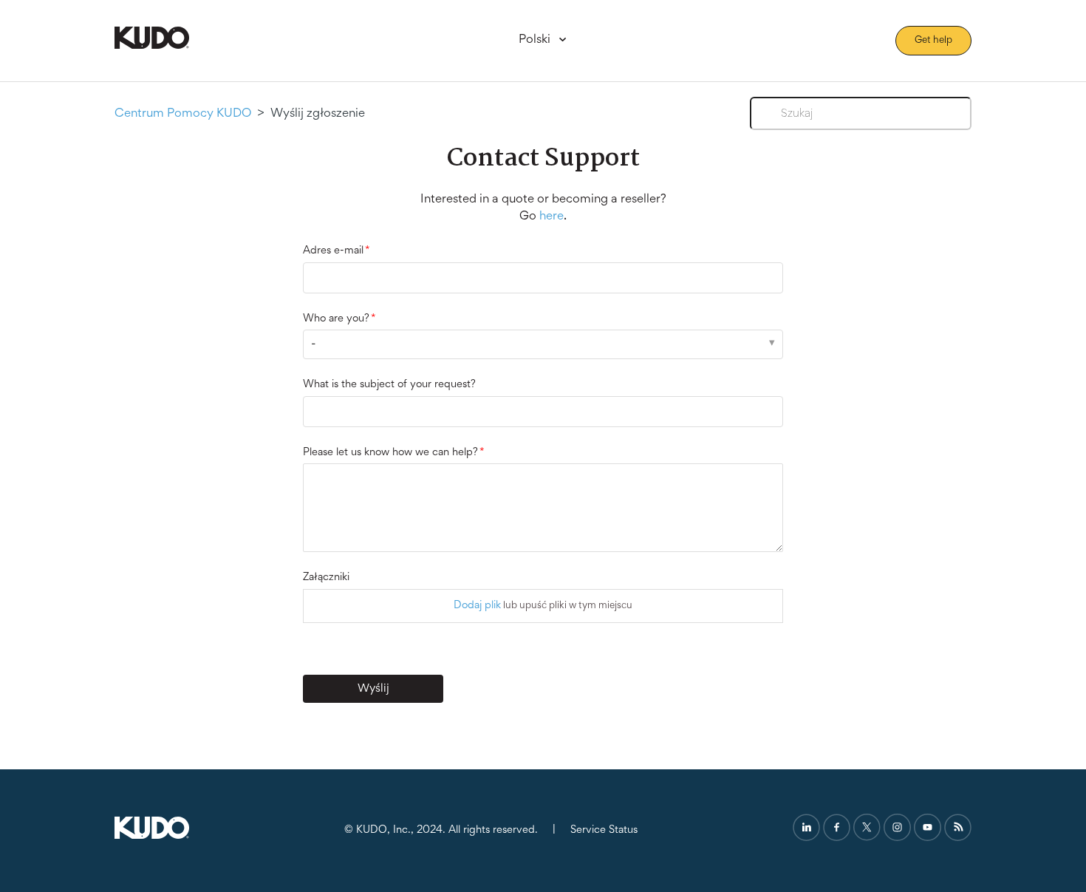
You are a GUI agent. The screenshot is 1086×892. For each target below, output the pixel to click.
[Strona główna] (152, 46)
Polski (536, 40)
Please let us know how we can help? (390, 452)
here (551, 216)
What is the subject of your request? (389, 384)
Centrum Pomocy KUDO (183, 114)
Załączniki (326, 577)
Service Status (604, 830)
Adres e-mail (333, 251)
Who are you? (336, 319)
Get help (933, 40)
